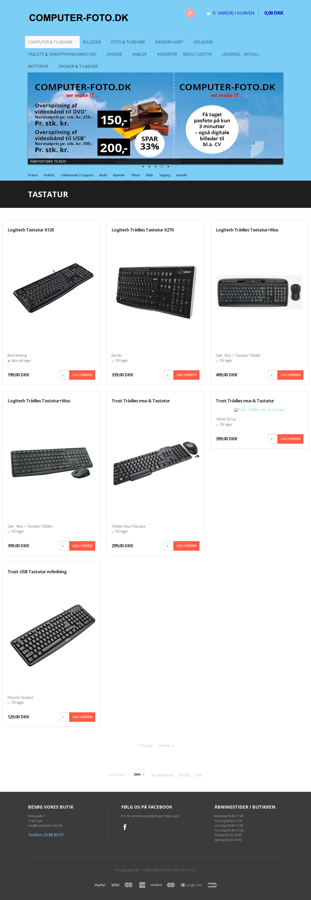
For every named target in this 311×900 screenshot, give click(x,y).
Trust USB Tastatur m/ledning (37, 571)
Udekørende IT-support (76, 175)
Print (198, 774)
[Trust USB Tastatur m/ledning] (51, 634)
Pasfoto (49, 175)
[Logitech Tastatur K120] (51, 292)
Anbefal (184, 774)
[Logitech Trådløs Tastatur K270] (155, 292)
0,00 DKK (273, 12)
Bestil (103, 175)
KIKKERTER (167, 54)
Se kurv (33, 175)
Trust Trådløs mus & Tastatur (141, 401)
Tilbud (135, 175)
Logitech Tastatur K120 (31, 230)
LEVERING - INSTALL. (241, 54)
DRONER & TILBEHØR (78, 66)
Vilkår (149, 175)
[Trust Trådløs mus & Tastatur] (155, 463)
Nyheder (119, 175)
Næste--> (166, 745)
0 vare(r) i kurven (233, 13)
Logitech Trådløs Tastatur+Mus (39, 401)
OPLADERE (203, 42)
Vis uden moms (162, 774)
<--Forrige (145, 745)
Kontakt (181, 175)
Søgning (164, 175)
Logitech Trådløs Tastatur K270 (142, 230)
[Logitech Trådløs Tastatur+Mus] (51, 463)
